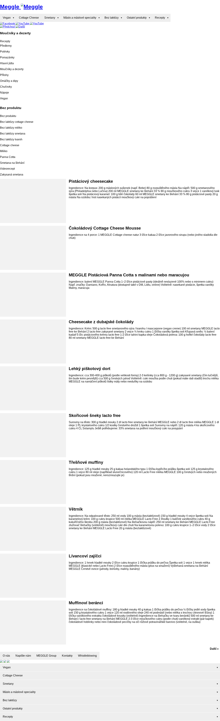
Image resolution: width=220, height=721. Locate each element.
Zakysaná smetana (11, 174)
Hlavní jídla (7, 63)
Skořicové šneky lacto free (94, 415)
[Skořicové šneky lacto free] (33, 435)
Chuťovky (6, 86)
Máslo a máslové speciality (79, 17)
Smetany (49, 17)
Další (213, 648)
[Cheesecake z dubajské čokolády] (33, 341)
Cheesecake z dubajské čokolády (101, 321)
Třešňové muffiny (86, 462)
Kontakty (67, 655)
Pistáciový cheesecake (91, 181)
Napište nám (23, 655)
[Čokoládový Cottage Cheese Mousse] (33, 248)
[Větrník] (33, 529)
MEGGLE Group (46, 655)
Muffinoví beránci (86, 602)
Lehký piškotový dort (89, 368)
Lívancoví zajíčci (85, 556)
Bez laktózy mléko (11, 127)
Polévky (5, 51)
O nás (6, 655)
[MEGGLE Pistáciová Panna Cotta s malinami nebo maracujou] (33, 295)
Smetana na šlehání (12, 162)
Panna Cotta (7, 156)
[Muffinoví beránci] (33, 622)
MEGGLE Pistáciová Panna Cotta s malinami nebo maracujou (129, 275)
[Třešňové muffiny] (33, 482)
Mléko (3, 151)
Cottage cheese (9, 145)
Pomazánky (7, 57)
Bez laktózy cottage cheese (16, 121)
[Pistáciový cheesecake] (33, 201)
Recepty (160, 17)
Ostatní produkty (137, 17)
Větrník (76, 509)
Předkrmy (6, 45)
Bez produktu (8, 116)
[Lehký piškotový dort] (33, 388)
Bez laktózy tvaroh (11, 139)
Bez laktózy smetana (12, 133)
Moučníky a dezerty (12, 69)
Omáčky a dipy (9, 80)
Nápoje (4, 92)
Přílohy (4, 75)
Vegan (7, 17)
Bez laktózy (111, 17)
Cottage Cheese (29, 17)
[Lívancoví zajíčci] (33, 576)
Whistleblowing (87, 655)
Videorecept (7, 168)
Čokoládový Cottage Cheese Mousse (105, 228)
